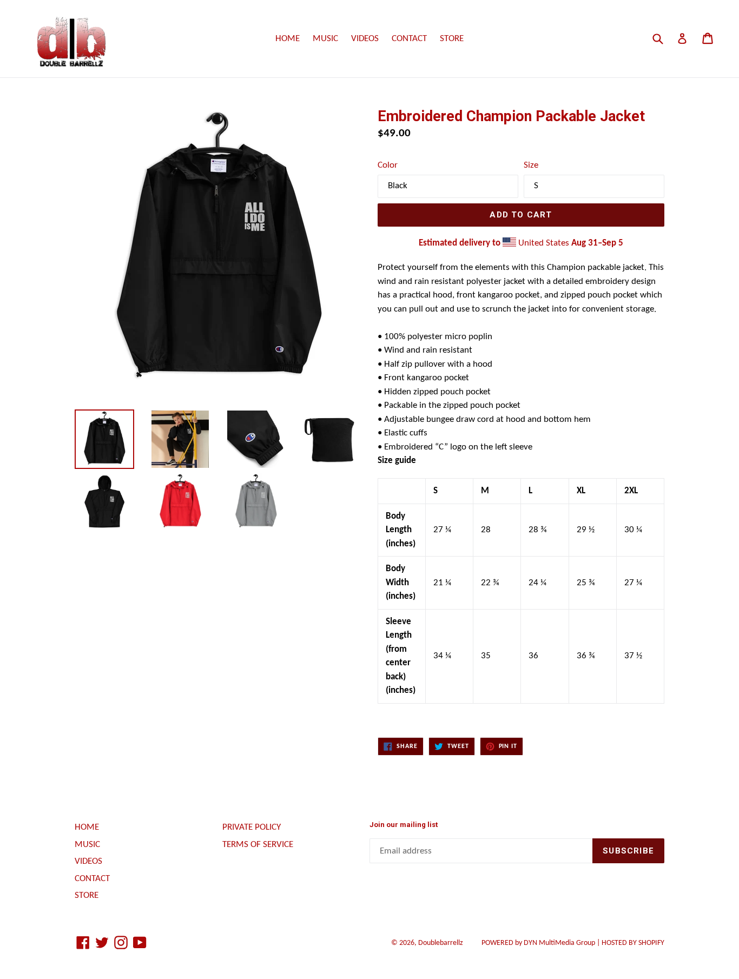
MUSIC (325, 38)
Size (531, 165)
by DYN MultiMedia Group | (541, 943)
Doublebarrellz (440, 943)
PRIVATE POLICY (251, 827)
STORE (452, 38)
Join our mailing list (404, 825)
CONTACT (409, 38)
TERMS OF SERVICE (257, 844)
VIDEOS (365, 38)
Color (388, 165)
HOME (287, 38)
